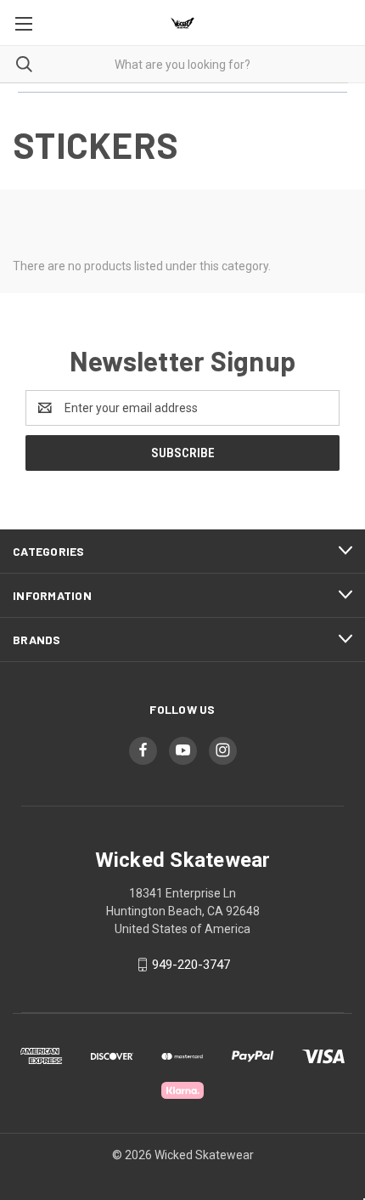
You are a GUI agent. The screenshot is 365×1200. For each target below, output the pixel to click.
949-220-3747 (191, 964)
